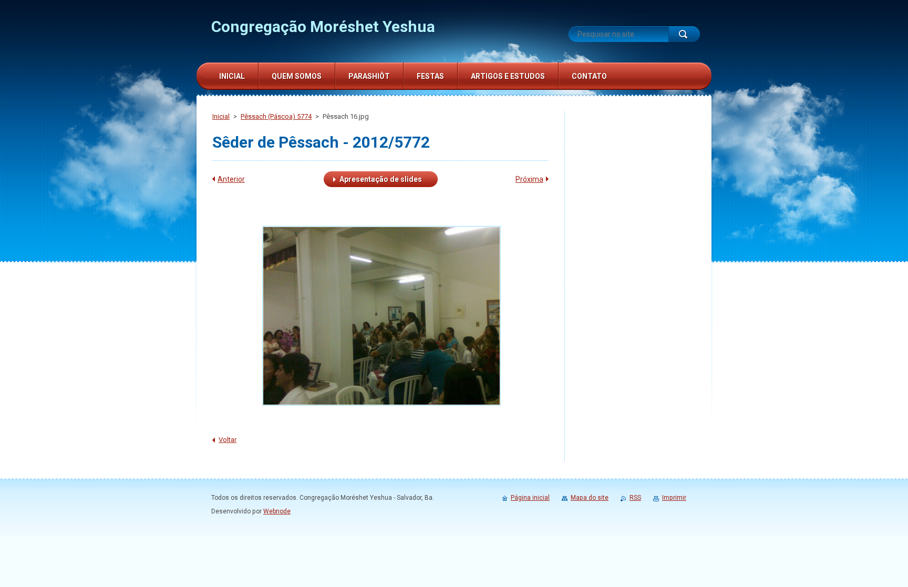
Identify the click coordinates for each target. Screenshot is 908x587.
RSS (635, 497)
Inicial (221, 116)
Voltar (227, 440)
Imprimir (674, 497)
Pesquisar (684, 34)
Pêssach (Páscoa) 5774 (276, 116)
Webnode (277, 511)
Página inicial (530, 497)
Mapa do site (589, 497)
